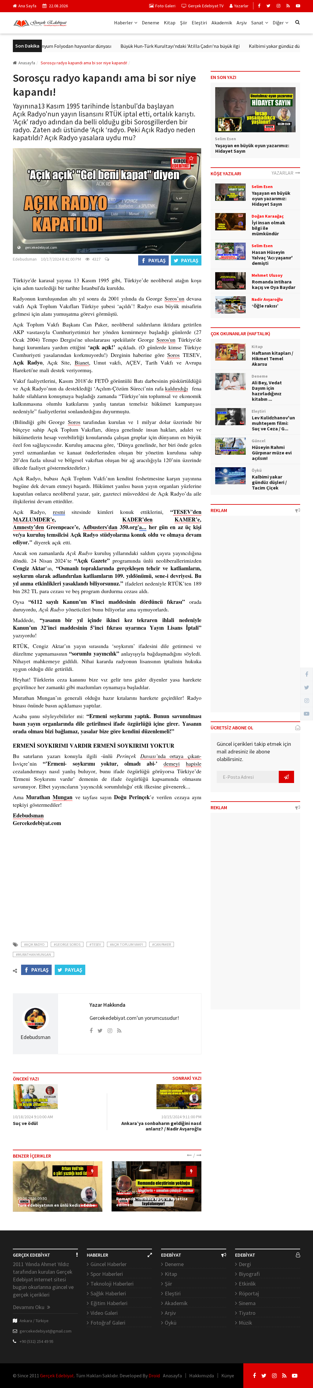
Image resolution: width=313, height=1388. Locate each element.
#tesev (95, 944)
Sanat (257, 23)
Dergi (245, 1264)
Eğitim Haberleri (108, 1303)
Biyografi (249, 1273)
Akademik (222, 23)
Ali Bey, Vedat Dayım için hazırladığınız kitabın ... (267, 390)
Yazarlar (241, 6)
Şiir (183, 23)
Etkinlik (247, 1283)
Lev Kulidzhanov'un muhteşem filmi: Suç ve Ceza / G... (273, 423)
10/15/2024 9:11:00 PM (181, 1116)
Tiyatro (247, 1312)
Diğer (278, 23)
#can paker (161, 944)
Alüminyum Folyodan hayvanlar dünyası (50, 46)
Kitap (169, 23)
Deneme (150, 23)
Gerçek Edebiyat (57, 1375)
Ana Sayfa (27, 6)
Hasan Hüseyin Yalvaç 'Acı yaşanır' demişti (272, 257)
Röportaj (249, 1293)
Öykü (170, 1322)
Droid (154, 1375)
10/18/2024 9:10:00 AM (33, 1116)
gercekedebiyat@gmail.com (46, 1331)
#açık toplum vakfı (126, 944)
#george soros (67, 944)
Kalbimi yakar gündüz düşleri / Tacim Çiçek (269, 482)
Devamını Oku (29, 1307)
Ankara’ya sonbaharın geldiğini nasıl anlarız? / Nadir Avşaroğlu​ (161, 1126)
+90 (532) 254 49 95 (36, 1341)
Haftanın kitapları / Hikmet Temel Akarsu (272, 358)
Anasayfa (26, 63)
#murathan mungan (33, 954)
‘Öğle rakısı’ (265, 306)
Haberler (123, 23)
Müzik (245, 1322)
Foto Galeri (165, 6)
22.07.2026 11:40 (130, 1192)
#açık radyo (34, 944)
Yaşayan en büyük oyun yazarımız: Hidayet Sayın (252, 148)
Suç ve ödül (25, 1123)
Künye (227, 1375)
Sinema (247, 1303)
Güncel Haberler (108, 1264)
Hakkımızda (201, 1375)
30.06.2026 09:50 (32, 1198)
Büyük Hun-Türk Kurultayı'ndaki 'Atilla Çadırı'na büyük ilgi (159, 46)
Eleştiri (199, 23)
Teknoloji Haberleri (112, 1283)
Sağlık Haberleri (108, 1293)
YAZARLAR (283, 173)
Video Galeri (104, 1312)
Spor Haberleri (106, 1273)
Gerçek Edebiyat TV (205, 6)
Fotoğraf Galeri (107, 1322)
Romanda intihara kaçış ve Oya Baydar (273, 284)
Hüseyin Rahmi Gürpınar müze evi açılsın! (272, 452)
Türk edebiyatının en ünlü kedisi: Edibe (56, 1205)
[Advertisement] (107, 880)
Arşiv (242, 23)
